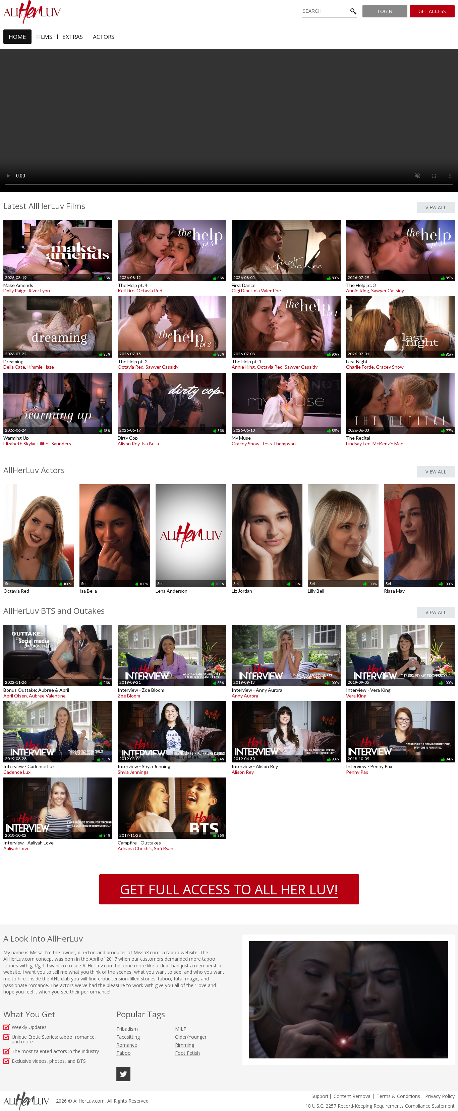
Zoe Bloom (129, 695)
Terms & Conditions (398, 1096)
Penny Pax (357, 772)
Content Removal (352, 1096)
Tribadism (127, 1029)
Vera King (356, 695)
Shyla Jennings (133, 772)
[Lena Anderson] (191, 484)
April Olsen (15, 695)
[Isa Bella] (114, 484)
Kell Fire (126, 290)
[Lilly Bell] (343, 484)
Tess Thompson (279, 443)
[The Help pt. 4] (172, 220)
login (385, 11)
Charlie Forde (360, 367)
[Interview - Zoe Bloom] (172, 624)
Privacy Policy (440, 1096)
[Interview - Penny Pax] (400, 701)
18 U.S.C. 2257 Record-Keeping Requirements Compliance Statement (380, 1106)
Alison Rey (128, 443)
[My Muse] (286, 372)
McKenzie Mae (388, 443)
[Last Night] (400, 296)
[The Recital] (400, 372)
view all (435, 207)
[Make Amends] (57, 220)
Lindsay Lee (358, 443)
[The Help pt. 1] (286, 296)
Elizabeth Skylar (19, 443)
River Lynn (39, 290)
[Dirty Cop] (172, 372)
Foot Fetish (187, 1053)
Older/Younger (191, 1037)
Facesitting (128, 1037)
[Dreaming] (57, 296)
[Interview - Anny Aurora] (286, 624)
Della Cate (14, 367)
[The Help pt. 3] (400, 220)
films (44, 37)
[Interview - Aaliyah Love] (57, 777)
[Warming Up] (57, 372)
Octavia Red (149, 290)
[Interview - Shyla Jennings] (172, 701)
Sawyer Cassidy (387, 290)
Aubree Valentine (47, 695)
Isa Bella (150, 443)
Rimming (184, 1045)
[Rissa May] (419, 484)
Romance (126, 1045)
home (17, 37)
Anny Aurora (245, 695)
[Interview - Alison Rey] (286, 701)
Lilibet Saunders (54, 443)
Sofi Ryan (163, 848)
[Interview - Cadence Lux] (57, 701)
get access (432, 11)
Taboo (123, 1053)
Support (320, 1096)
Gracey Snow (390, 367)
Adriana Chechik (135, 848)
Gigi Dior (240, 290)
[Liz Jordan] (267, 484)
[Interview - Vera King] (400, 624)
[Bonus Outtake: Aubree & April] (57, 624)
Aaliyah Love (16, 848)
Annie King (357, 290)
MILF (180, 1029)
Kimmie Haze (40, 367)
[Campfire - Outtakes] (172, 777)
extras (72, 37)
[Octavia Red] (38, 484)
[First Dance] (286, 220)
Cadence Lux (17, 772)
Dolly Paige (14, 290)
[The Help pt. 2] (172, 296)
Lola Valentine (266, 290)
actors (103, 37)
